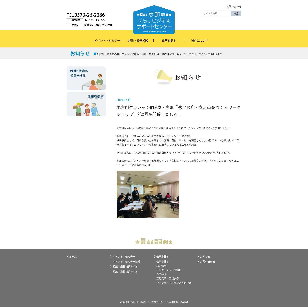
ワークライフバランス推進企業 (173, 282)
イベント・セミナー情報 (126, 261)
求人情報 (161, 265)
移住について (199, 40)
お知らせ (104, 53)
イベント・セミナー (107, 40)
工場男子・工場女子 (167, 278)
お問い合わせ (207, 261)
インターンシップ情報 (168, 269)
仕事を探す (169, 40)
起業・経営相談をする (125, 271)
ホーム (73, 256)
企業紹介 (161, 274)
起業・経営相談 (138, 40)
